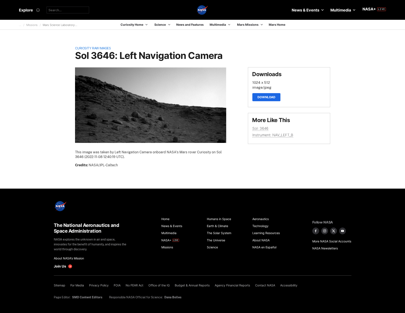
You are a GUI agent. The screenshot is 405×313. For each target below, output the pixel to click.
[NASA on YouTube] (342, 231)
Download (266, 97)
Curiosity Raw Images (93, 48)
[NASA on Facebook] (315, 231)
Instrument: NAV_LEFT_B (272, 135)
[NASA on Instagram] (324, 231)
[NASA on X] (333, 231)
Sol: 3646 (260, 128)
